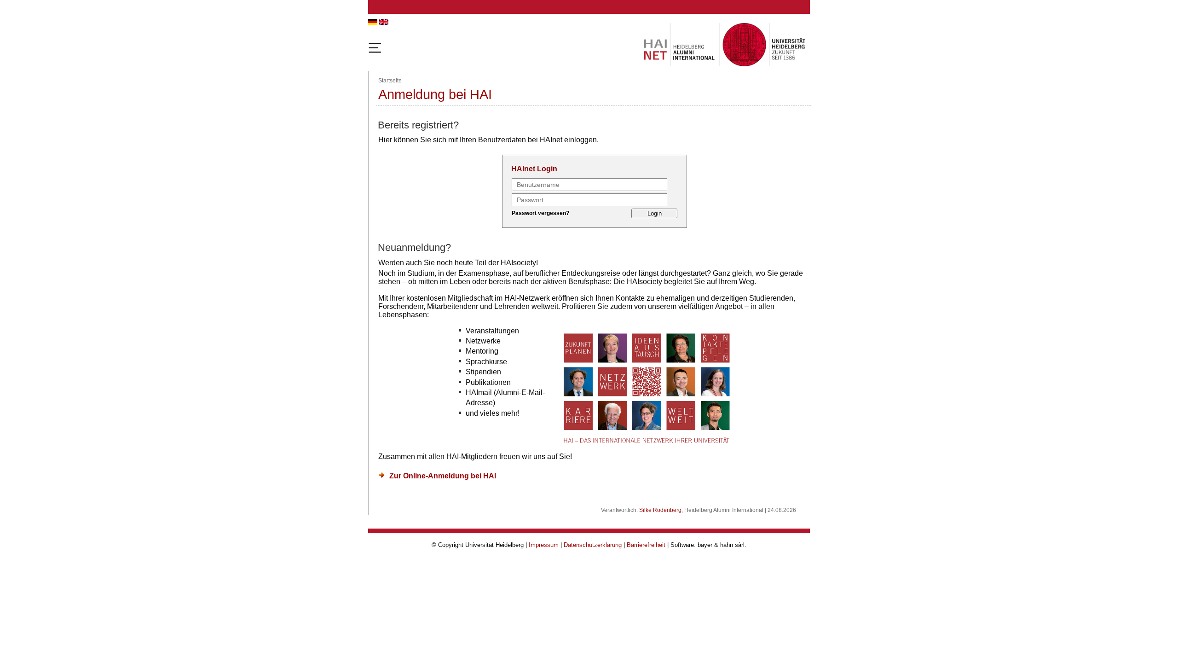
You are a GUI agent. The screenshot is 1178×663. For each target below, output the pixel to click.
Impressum (544, 544)
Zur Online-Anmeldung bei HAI (442, 476)
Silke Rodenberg (660, 510)
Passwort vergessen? (540, 213)
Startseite (390, 80)
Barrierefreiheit (646, 544)
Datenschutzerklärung (593, 544)
